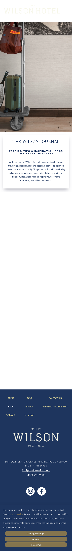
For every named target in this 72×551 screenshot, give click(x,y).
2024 (10, 260)
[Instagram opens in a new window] (30, 491)
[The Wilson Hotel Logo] (32, 9)
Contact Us (58, 398)
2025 (10, 267)
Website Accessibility (55, 407)
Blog (12, 407)
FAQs (30, 398)
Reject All (36, 544)
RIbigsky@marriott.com (36, 470)
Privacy (29, 407)
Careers (11, 415)
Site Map (29, 415)
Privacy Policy (39, 376)
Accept (36, 539)
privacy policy (16, 514)
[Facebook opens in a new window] (41, 491)
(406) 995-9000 (36, 474)
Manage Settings (35, 533)
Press (12, 398)
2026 (10, 273)
